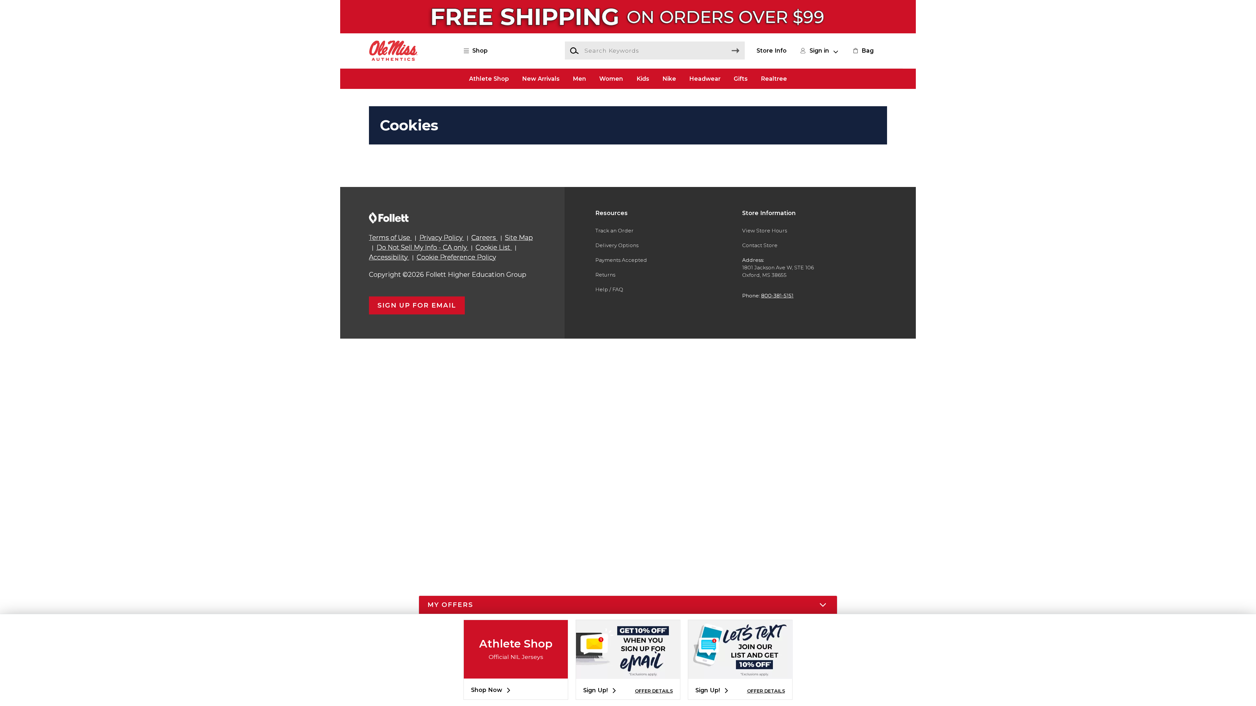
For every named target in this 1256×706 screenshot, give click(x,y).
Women (611, 78)
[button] (479, 50)
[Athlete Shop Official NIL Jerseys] (516, 673)
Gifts (741, 78)
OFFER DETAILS (654, 691)
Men (579, 78)
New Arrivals (541, 78)
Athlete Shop (489, 78)
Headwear (705, 78)
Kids (643, 78)
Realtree (774, 78)
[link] (862, 50)
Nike (669, 78)
